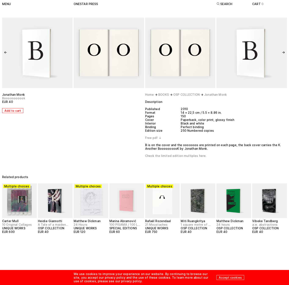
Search (226, 4)
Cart (257, 4)
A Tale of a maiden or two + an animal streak (53, 224)
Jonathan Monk (13, 94)
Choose (10, 239)
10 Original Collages (17, 224)
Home (149, 94)
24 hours (223, 224)
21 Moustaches (156, 224)
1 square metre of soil (196, 224)
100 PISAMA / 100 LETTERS (124, 224)
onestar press (86, 4)
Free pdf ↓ (153, 138)
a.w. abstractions (265, 224)
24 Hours (80, 224)
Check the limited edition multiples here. (176, 156)
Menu (6, 4)
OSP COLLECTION (186, 94)
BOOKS (163, 94)
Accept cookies (230, 277)
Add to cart (12, 110)
